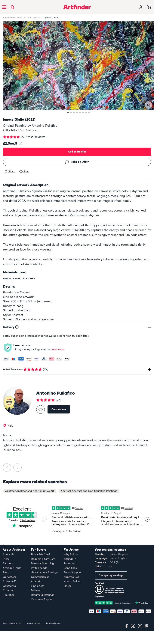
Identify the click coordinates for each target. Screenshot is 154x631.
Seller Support (72, 572)
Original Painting (14, 125)
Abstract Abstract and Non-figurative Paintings (89, 491)
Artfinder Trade (12, 568)
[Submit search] (12, 7)
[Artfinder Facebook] (126, 626)
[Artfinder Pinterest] (146, 626)
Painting (8, 292)
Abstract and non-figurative (34, 319)
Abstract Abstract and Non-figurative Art (29, 491)
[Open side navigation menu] (4, 7)
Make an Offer (79, 161)
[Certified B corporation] (110, 589)
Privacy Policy (53, 623)
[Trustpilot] (122, 602)
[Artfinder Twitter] (133, 626)
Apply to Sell (71, 577)
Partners (8, 563)
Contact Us (10, 586)
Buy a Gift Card (40, 554)
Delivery (36, 590)
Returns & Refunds (42, 595)
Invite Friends (39, 568)
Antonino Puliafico (12, 17)
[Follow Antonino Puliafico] (40, 409)
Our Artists (9, 577)
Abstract (17, 315)
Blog (5, 572)
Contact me (58, 409)
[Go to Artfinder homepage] (77, 7)
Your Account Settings (44, 572)
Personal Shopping (42, 563)
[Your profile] (141, 7)
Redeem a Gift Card (43, 559)
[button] (148, 105)
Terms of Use (33, 623)
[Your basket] (149, 7)
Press (6, 559)
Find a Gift (37, 586)
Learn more (57, 349)
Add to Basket (77, 151)
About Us (8, 554)
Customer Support (42, 599)
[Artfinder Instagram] (140, 626)
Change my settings (111, 575)
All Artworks (33, 17)
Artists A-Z (9, 581)
